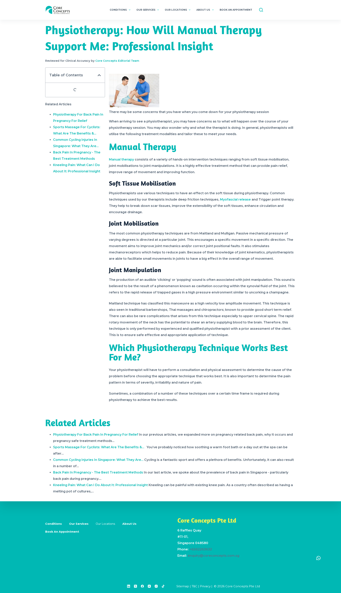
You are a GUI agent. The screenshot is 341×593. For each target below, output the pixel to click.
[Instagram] (156, 586)
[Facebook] (142, 586)
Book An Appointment (236, 9)
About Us (203, 9)
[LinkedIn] (128, 586)
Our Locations (176, 9)
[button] (99, 75)
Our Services (145, 9)
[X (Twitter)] (135, 586)
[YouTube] (149, 586)
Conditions (118, 9)
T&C (194, 586)
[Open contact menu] (318, 557)
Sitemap (182, 586)
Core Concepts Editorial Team (117, 61)
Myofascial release (235, 199)
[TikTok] (163, 586)
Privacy (205, 586)
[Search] (261, 10)
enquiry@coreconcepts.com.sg (213, 556)
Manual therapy (121, 159)
